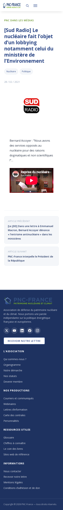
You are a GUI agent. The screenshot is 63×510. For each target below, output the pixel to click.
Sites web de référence (16, 454)
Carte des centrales (14, 415)
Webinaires (10, 404)
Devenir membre (13, 381)
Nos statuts (10, 376)
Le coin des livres (13, 448)
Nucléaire (11, 71)
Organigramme (12, 364)
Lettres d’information (15, 409)
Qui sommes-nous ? (15, 359)
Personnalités (11, 420)
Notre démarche (13, 370)
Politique (26, 71)
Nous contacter (12, 471)
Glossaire (9, 437)
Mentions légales (13, 482)
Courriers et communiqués (19, 398)
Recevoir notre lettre (24, 341)
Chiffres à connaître (15, 443)
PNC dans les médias (19, 20)
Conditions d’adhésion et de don (22, 488)
